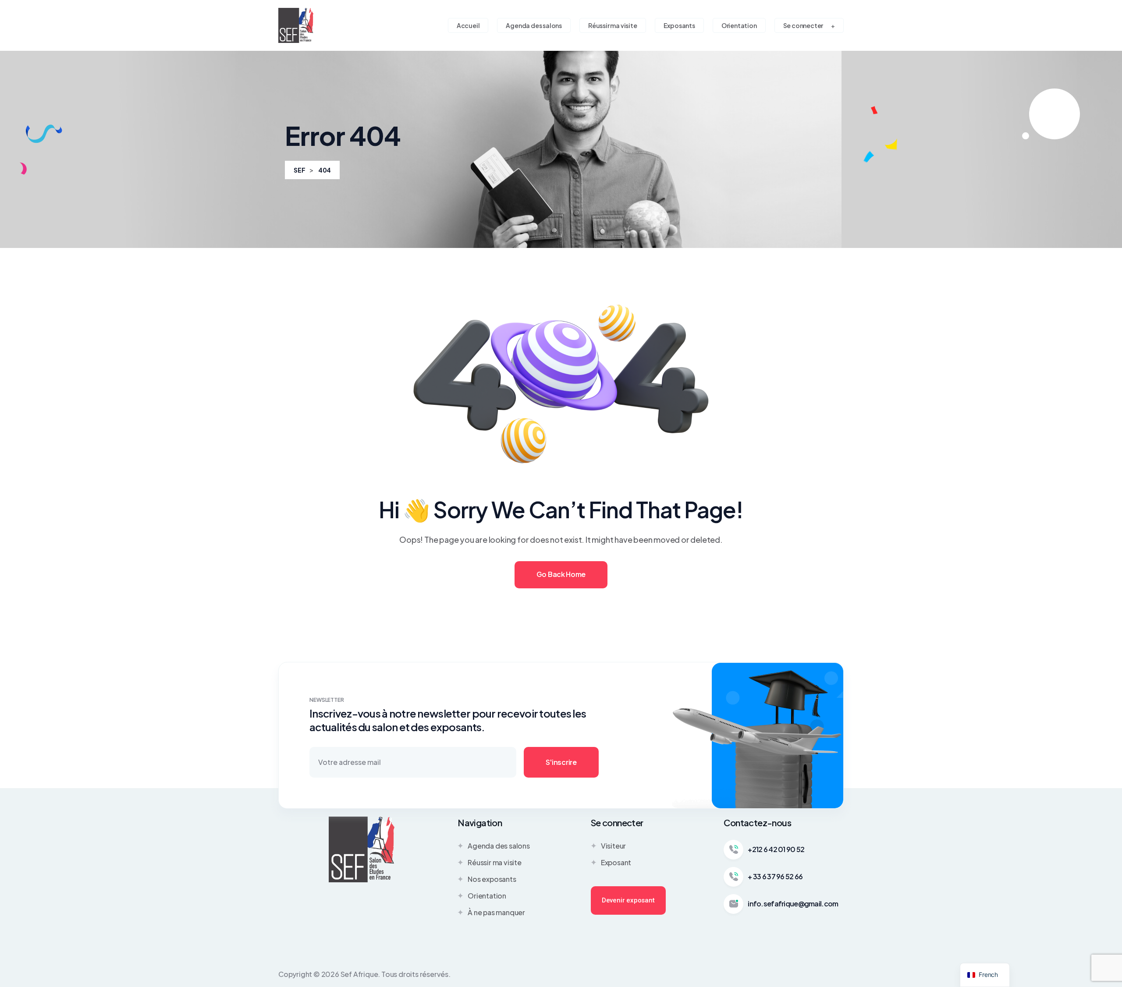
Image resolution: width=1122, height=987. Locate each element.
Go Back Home (561, 574)
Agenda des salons (499, 845)
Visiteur (613, 845)
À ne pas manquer (496, 912)
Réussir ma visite (495, 862)
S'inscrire (561, 762)
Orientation (487, 895)
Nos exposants (492, 879)
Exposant (616, 862)
